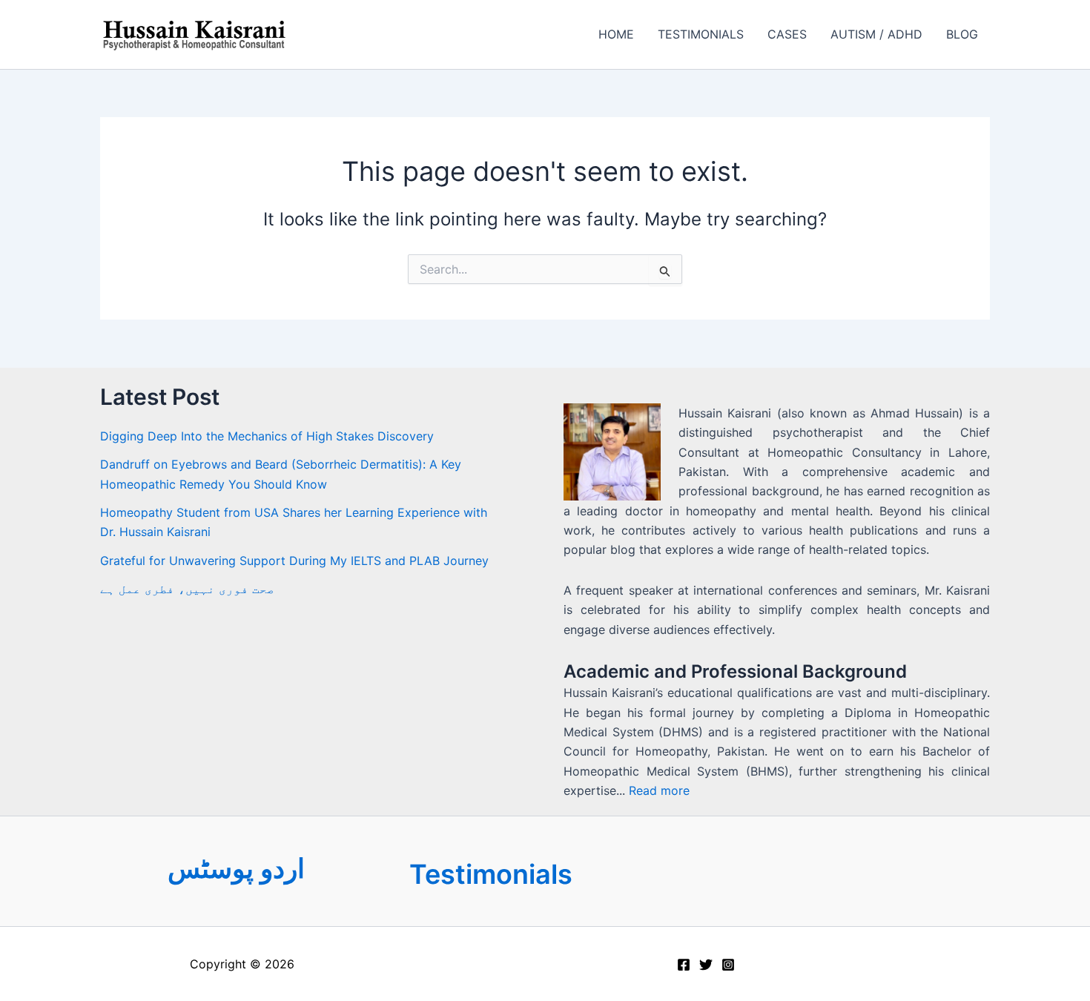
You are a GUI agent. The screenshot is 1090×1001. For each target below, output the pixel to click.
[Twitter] (706, 964)
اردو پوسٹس (236, 868)
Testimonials (490, 874)
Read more (659, 790)
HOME (616, 34)
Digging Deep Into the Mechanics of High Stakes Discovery (267, 436)
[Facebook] (683, 964)
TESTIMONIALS (701, 34)
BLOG (962, 34)
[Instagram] (728, 964)
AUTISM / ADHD (876, 34)
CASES (787, 34)
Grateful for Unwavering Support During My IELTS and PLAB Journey (294, 560)
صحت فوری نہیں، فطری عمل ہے (187, 588)
